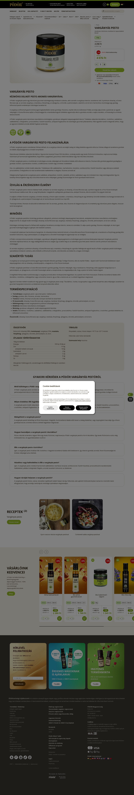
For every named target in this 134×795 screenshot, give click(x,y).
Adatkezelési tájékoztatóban (83, 401)
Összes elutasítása (67, 407)
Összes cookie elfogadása (83, 407)
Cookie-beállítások (50, 407)
